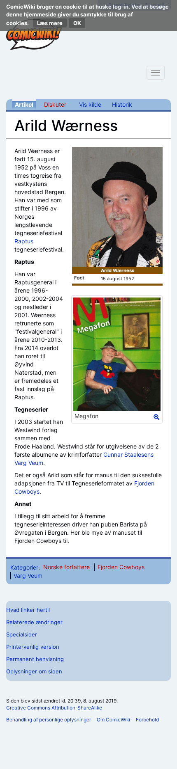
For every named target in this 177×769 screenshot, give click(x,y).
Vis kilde (90, 104)
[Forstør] (156, 417)
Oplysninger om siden (34, 671)
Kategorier (24, 566)
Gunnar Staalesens (128, 454)
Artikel (24, 104)
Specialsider (21, 634)
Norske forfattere (66, 566)
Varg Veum (28, 462)
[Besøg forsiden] (34, 34)
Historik (122, 104)
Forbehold (147, 719)
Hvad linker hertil (28, 610)
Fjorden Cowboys (121, 566)
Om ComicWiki (113, 719)
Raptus (23, 241)
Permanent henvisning (35, 659)
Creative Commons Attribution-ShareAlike (54, 708)
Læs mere (50, 23)
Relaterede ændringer (34, 622)
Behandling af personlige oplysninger (48, 719)
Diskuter (55, 104)
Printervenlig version (32, 646)
